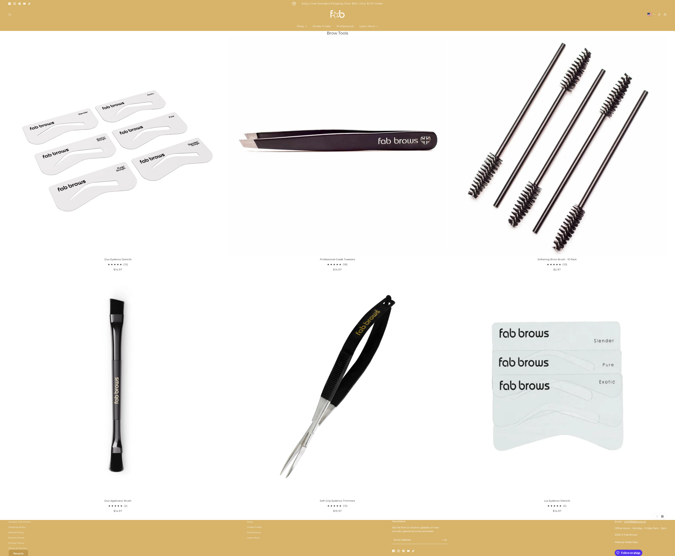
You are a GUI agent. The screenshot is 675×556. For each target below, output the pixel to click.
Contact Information (19, 522)
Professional (254, 532)
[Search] (9, 14)
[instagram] (15, 4)
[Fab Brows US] (337, 14)
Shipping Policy (17, 527)
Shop (250, 522)
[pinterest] (19, 4)
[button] (656, 516)
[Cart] (665, 14)
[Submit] (444, 539)
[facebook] (10, 4)
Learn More (253, 537)
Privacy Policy (16, 543)
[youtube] (24, 4)
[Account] (659, 14)
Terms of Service (17, 548)
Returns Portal (16, 537)
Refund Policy (16, 532)
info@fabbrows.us (635, 521)
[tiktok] (29, 4)
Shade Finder (254, 527)
